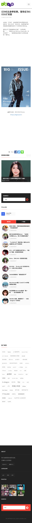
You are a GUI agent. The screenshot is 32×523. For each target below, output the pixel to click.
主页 (3, 475)
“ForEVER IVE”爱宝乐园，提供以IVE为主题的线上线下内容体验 (19, 243)
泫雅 (25, 370)
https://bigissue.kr (16, 115)
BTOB (17, 390)
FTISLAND (6, 394)
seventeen (13, 363)
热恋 (28, 382)
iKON (13, 382)
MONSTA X (20, 374)
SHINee (24, 386)
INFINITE (25, 390)
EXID (4, 398)
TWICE (9, 352)
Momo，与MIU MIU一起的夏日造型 (18, 258)
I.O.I (21, 370)
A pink (9, 401)
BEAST (3, 401)
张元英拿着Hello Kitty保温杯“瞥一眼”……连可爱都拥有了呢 (18, 291)
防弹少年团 (16, 386)
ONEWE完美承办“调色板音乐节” (18, 274)
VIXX (3, 378)
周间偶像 (4, 359)
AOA (3, 367)
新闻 (8, 475)
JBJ (26, 367)
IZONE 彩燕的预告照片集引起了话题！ (14, 178)
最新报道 (8, 221)
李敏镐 (11, 390)
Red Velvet (4, 390)
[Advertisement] (16, 51)
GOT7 (3, 386)
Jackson (27, 363)
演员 (9, 378)
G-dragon (5, 382)
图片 (27, 374)
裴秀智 (21, 378)
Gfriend (4, 370)
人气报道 (23, 221)
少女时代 (16, 352)
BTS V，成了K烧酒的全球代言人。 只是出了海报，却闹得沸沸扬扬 (19, 251)
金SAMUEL (4, 363)
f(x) (19, 382)
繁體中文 (11, 464)
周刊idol (11, 359)
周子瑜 (9, 367)
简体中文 (4, 464)
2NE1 (14, 394)
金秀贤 (9, 374)
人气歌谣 (21, 367)
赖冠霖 (23, 356)
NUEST (14, 367)
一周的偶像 (24, 359)
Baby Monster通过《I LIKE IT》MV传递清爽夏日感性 (19, 283)
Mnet (3, 374)
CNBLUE (10, 398)
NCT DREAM (5, 356)
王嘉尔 (21, 363)
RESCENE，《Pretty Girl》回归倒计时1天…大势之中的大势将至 (19, 267)
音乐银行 (17, 359)
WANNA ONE (14, 356)
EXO (3, 352)
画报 (15, 374)
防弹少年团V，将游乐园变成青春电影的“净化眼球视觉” (19, 227)
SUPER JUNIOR (20, 398)
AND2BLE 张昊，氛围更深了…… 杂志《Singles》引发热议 (19, 299)
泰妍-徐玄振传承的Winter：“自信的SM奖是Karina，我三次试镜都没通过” (19, 235)
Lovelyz (10, 370)
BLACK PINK (25, 352)
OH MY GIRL (15, 378)
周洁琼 (15, 370)
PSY (23, 382)
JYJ (8, 386)
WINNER (21, 394)
